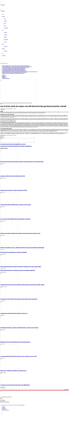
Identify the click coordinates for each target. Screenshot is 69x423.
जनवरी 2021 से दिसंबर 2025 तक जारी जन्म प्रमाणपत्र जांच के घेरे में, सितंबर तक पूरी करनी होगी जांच (16, 65)
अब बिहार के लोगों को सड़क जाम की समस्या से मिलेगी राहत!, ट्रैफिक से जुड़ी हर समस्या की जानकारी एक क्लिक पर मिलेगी (22, 284)
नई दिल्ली (5, 32)
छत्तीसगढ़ (3, 16)
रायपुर (5, 18)
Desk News (2, 108)
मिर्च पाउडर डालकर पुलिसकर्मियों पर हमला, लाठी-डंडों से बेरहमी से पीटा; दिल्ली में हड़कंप (14, 69)
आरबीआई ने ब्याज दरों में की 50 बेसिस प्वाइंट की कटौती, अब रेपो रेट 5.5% (14, 313)
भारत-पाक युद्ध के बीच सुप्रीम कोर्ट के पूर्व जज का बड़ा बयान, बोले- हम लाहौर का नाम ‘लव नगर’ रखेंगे (18, 356)
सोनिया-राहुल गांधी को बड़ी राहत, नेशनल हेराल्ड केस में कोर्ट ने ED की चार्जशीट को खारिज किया (17, 270)
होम (2, 14)
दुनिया (3, 44)
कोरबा (5, 23)
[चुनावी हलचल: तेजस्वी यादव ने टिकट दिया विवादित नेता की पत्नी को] (9, 174)
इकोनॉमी (3, 48)
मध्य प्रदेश (5, 37)
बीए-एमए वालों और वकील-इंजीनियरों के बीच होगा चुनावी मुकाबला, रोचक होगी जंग (15, 219)
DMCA (3, 75)
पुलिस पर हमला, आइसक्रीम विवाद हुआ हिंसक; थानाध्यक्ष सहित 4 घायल (13, 370)
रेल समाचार (5, 46)
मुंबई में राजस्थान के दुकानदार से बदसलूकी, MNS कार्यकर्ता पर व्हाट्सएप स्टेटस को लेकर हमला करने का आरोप (20, 233)
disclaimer (3, 77)
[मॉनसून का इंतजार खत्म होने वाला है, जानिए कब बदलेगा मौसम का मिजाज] (9, 188)
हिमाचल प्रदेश (6, 39)
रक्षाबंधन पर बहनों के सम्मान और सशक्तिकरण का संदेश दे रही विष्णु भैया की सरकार (13, 73)
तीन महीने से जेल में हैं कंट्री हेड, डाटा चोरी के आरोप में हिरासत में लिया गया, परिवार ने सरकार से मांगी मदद (19, 327)
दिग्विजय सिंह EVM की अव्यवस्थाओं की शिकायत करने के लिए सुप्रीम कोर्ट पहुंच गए (15, 342)
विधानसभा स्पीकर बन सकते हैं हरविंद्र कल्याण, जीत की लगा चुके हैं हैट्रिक (13, 252)
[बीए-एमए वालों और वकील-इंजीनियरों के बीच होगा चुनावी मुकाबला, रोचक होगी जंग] (9, 217)
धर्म (2, 53)
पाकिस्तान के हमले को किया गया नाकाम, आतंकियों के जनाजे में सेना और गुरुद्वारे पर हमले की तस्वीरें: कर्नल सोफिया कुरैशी (22, 247)
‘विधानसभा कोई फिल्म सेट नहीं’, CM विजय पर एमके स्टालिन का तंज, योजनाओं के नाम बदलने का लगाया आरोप (17, 66)
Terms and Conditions (5, 78)
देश (2, 30)
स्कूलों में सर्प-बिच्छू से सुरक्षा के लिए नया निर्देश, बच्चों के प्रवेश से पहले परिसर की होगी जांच (14, 70)
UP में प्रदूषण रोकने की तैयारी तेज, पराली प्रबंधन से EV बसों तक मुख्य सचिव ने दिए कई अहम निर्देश (15, 67)
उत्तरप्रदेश (5, 34)
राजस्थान (5, 41)
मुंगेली (5, 25)
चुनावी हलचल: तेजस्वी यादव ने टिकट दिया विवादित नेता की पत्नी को (12, 176)
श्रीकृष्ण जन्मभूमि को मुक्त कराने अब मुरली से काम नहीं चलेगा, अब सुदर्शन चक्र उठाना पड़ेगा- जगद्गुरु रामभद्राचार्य (20, 266)
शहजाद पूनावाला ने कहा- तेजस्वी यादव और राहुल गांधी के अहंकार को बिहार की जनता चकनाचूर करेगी (18, 299)
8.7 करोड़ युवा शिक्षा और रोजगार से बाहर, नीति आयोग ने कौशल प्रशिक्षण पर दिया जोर (13, 68)
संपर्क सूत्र (3, 55)
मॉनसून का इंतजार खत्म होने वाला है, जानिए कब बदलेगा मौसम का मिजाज (13, 190)
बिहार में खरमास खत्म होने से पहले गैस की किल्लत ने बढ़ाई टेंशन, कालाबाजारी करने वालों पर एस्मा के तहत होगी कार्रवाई (21, 161)
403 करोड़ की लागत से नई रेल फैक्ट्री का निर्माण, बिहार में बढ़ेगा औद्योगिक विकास (15, 385)
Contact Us (4, 406)
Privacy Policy (4, 76)
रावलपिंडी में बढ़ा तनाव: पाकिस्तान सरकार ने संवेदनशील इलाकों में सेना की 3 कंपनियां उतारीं (14, 72)
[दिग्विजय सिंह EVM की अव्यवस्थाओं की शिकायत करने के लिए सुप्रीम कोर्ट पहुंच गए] (9, 340)
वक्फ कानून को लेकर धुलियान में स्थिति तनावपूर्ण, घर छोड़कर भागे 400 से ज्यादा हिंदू (15, 204)
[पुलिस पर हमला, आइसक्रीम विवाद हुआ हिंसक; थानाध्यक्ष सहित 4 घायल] (9, 368)
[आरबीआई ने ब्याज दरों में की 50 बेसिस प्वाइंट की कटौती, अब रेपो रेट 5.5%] (9, 311)
